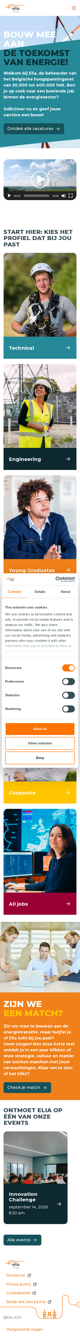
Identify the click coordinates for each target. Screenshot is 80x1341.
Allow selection (40, 743)
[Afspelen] (9, 195)
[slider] (36, 196)
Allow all (40, 729)
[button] (40, 179)
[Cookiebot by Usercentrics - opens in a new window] (56, 579)
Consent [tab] (14, 591)
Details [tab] (40, 591)
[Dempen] (63, 195)
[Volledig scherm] (70, 195)
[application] (40, 179)
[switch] (68, 681)
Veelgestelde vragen (24, 1329)
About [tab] (65, 591)
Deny (40, 758)
